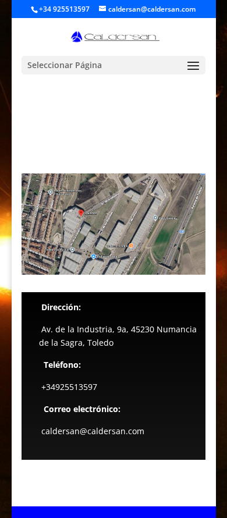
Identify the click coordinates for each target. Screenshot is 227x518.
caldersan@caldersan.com (92, 431)
